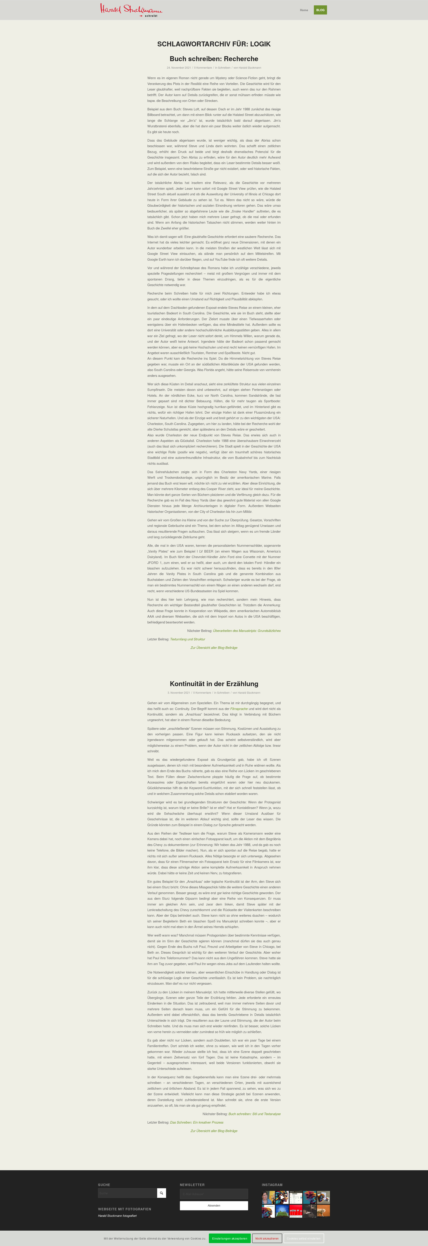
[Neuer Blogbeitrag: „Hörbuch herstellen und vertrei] (268, 1197)
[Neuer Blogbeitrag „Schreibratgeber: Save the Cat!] (323, 1211)
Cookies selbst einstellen (304, 1238)
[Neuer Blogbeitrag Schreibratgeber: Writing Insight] (296, 1211)
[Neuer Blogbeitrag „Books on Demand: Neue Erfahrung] (309, 1197)
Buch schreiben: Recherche (214, 58)
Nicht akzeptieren (267, 1238)
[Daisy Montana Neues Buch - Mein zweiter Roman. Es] (268, 1211)
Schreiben (224, 67)
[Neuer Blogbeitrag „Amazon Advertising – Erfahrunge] (296, 1197)
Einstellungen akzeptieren (229, 1238)
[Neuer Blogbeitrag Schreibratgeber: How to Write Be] (309, 1211)
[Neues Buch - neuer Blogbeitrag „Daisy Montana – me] (323, 1197)
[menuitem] (304, 10)
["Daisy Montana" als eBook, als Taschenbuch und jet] (282, 1197)
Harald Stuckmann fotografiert (117, 1215)
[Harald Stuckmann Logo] (133, 10)
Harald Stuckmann (250, 67)
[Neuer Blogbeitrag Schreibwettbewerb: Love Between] (282, 1211)
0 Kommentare (203, 67)
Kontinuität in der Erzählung (214, 683)
